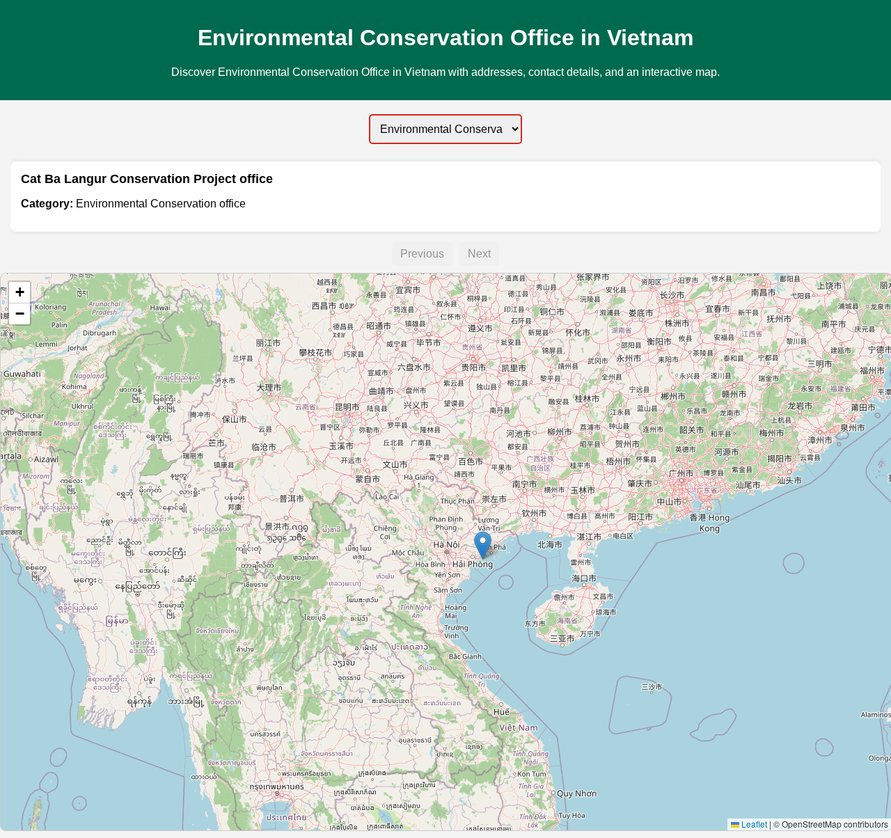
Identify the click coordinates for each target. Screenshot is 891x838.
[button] (482, 545)
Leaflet (753, 824)
